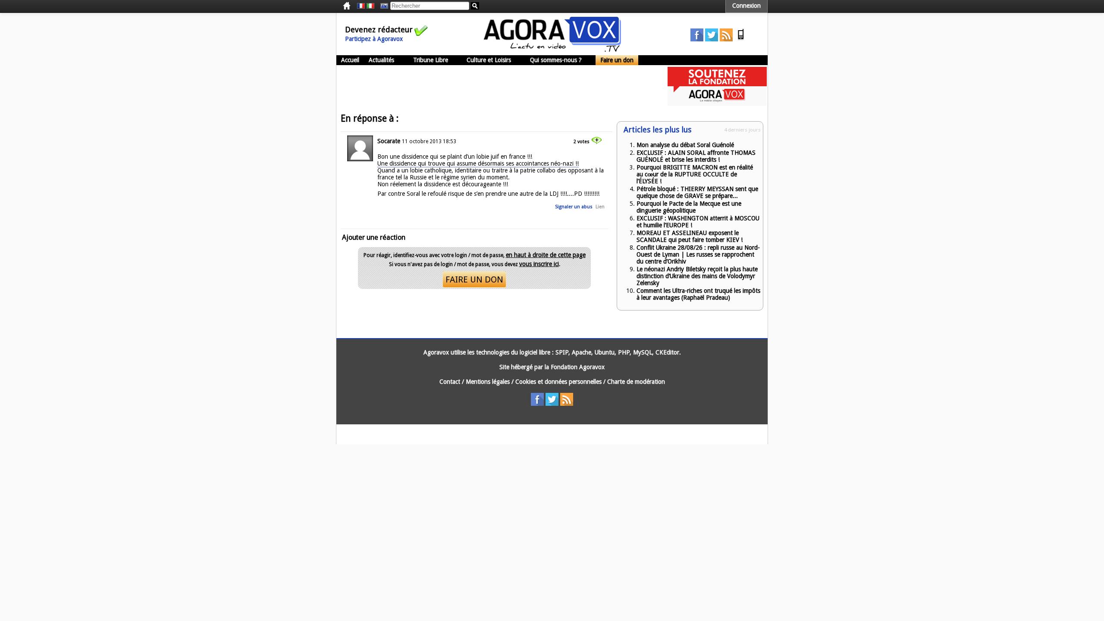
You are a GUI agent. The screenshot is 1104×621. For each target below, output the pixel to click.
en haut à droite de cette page (546, 254)
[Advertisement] (493, 86)
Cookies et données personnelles (558, 381)
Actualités (381, 59)
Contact (449, 381)
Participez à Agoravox (374, 38)
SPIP (561, 352)
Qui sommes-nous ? (556, 59)
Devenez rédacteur (379, 29)
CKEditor (667, 352)
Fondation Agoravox (578, 367)
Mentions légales (488, 381)
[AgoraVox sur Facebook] (696, 39)
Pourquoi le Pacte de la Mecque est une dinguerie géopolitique (689, 207)
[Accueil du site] (552, 49)
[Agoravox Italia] (370, 6)
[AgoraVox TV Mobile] (740, 39)
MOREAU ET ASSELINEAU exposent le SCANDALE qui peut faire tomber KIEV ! (690, 236)
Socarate (388, 141)
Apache (581, 352)
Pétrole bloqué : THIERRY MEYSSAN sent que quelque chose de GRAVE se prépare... (697, 192)
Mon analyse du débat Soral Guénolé (685, 144)
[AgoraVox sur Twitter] (711, 39)
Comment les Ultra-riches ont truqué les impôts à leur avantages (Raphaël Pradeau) (698, 294)
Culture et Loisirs (489, 59)
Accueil (350, 59)
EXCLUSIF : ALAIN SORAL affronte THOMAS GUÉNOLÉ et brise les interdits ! (696, 156)
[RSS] (726, 39)
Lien (600, 207)
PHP (624, 352)
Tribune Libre (430, 59)
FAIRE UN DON (474, 279)
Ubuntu (605, 352)
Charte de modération (636, 381)
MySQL (642, 352)
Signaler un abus (574, 207)
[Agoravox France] (361, 6)
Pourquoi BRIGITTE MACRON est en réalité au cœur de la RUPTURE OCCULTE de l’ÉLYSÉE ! (695, 174)
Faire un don (617, 59)
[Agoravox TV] (382, 6)
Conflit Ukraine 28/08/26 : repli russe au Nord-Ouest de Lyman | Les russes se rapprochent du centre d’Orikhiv (698, 254)
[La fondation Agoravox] (717, 103)
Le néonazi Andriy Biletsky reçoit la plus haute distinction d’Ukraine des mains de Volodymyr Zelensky (697, 276)
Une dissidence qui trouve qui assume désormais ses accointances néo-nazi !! (478, 163)
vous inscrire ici (539, 263)
